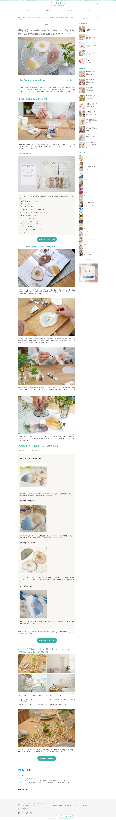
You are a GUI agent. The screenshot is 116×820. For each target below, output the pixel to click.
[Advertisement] (88, 308)
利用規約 (75, 805)
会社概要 (61, 805)
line (30, 813)
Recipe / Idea (47, 10)
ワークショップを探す (24, 808)
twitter (27, 813)
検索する (96, 18)
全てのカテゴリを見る (88, 259)
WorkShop (69, 10)
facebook (19, 813)
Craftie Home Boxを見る (46, 758)
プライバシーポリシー (84, 805)
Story (88, 10)
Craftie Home (71, 76)
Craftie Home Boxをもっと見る (47, 239)
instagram (23, 813)
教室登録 (55, 805)
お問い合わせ (68, 805)
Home (27, 10)
